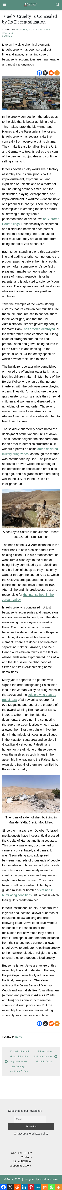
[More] (57, 73)
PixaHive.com (49, 1179)
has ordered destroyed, (40, 329)
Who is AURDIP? (21, 1153)
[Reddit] (51, 73)
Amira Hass (43, 30)
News (18, 1037)
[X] (45, 73)
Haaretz (7, 33)
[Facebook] (39, 73)
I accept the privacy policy (32, 1133)
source (7, 36)
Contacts (26, 1157)
